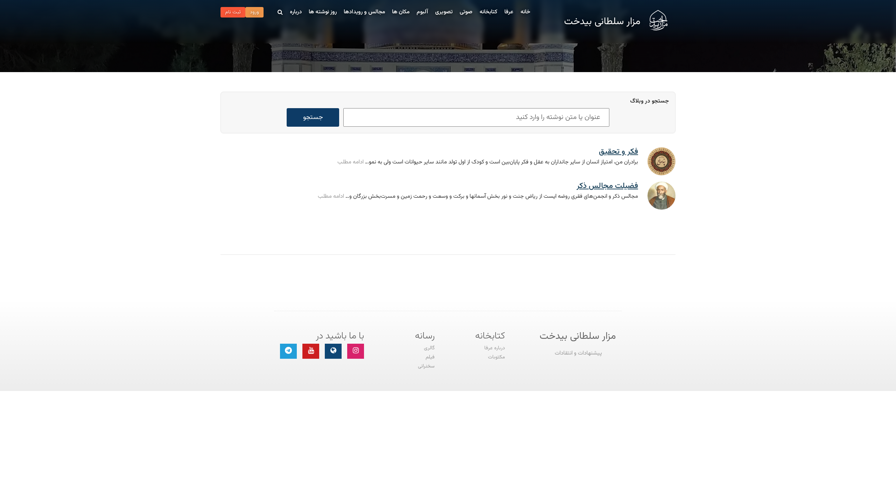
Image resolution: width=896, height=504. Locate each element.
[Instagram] (355, 351)
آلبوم (422, 12)
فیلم (430, 357)
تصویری (444, 12)
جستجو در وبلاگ (649, 101)
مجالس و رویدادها (364, 12)
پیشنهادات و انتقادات (578, 353)
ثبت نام (233, 12)
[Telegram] (288, 351)
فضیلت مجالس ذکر (607, 186)
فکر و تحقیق (618, 152)
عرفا (508, 12)
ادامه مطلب (350, 162)
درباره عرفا (494, 348)
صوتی (466, 12)
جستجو (313, 117)
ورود (254, 12)
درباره (296, 12)
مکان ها (401, 12)
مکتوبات (496, 357)
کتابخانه (488, 12)
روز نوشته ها (323, 12)
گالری (429, 348)
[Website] (333, 351)
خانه (525, 12)
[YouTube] (310, 351)
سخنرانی (426, 366)
